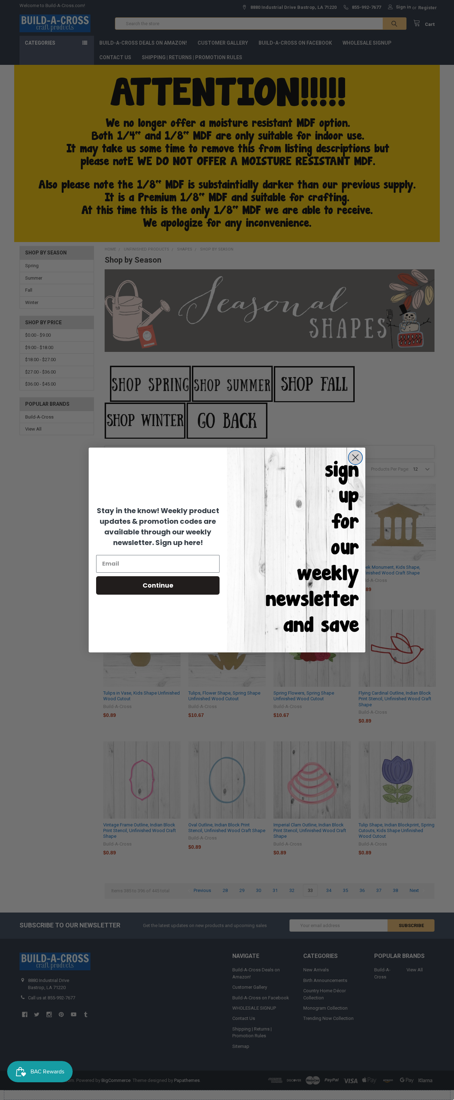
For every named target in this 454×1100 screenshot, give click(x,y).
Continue (158, 585)
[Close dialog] (355, 457)
